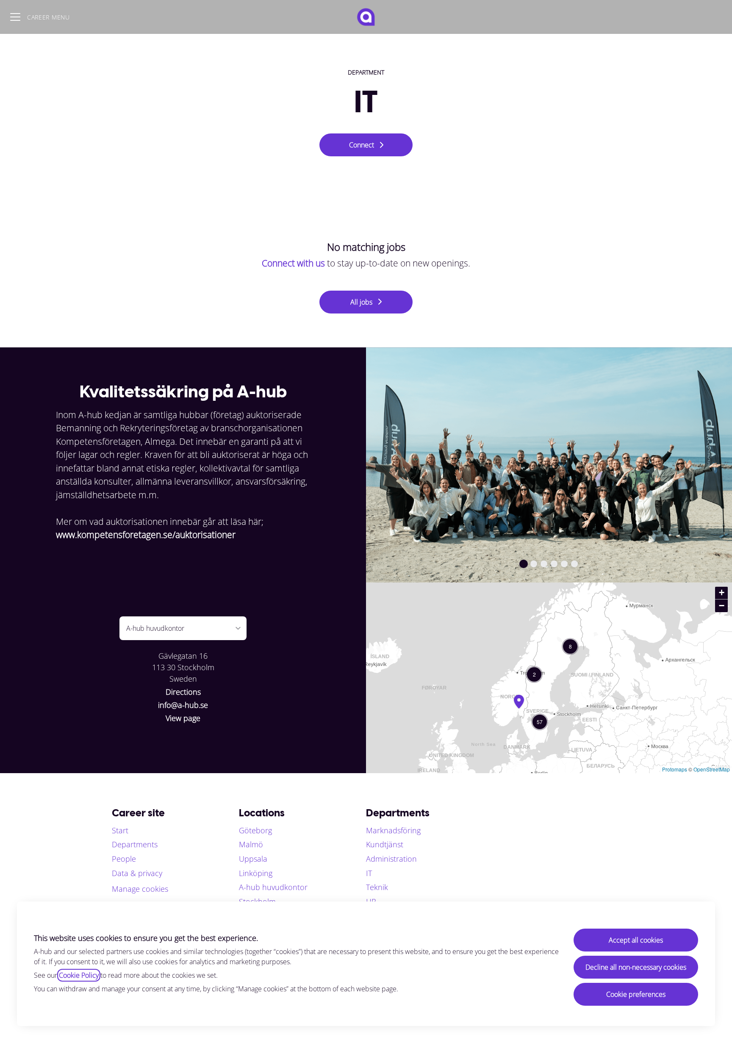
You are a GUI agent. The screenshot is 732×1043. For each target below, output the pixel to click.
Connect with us (293, 263)
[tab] (523, 564)
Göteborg (255, 830)
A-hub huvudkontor (273, 887)
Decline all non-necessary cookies (635, 967)
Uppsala (253, 859)
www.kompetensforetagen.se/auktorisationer (146, 535)
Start (120, 830)
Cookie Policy (79, 975)
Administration (391, 859)
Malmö (251, 844)
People (124, 859)
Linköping (255, 873)
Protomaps (674, 769)
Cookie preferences (635, 994)
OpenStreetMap (711, 769)
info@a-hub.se (183, 705)
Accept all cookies (636, 940)
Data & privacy (137, 873)
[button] (570, 646)
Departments (135, 844)
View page (183, 718)
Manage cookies (140, 889)
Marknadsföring (393, 830)
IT (369, 873)
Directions (183, 692)
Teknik (377, 887)
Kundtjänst (384, 844)
